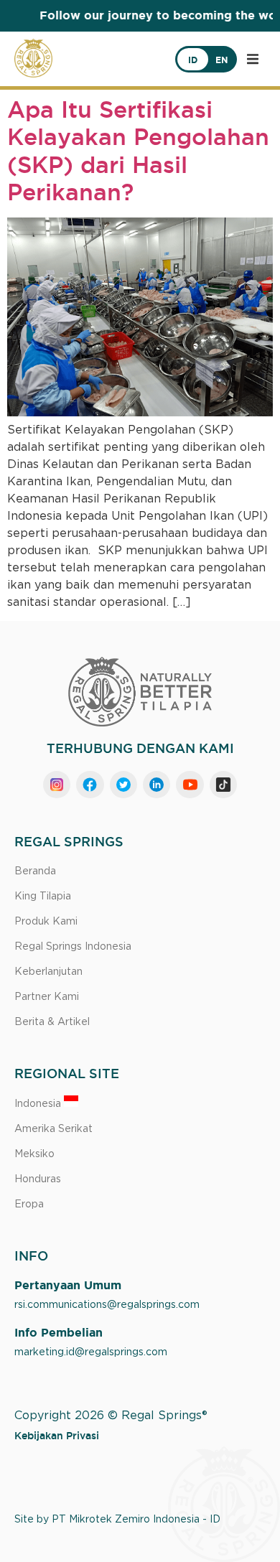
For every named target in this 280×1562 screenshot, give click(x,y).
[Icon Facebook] (89, 784)
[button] (253, 59)
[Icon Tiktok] (223, 784)
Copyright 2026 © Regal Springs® (110, 1415)
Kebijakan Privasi (56, 1435)
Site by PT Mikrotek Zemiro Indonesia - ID (117, 1520)
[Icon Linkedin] (156, 784)
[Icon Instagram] (56, 784)
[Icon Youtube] (189, 784)
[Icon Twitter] (123, 784)
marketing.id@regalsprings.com (90, 1352)
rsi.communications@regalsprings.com (107, 1305)
